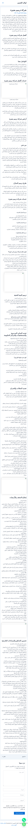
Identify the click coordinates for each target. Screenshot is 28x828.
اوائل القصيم (22, 3)
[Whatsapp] (24, 824)
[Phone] (24, 820)
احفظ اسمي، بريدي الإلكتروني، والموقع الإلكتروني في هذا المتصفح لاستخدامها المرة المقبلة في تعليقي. (14, 807)
